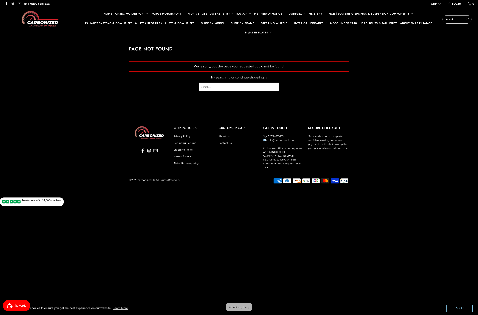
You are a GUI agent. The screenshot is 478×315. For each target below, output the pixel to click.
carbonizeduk (146, 179)
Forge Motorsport (166, 14)
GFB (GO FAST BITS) (216, 14)
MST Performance (268, 14)
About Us (223, 136)
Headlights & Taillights (379, 23)
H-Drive (193, 14)
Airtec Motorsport (130, 14)
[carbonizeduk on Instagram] (13, 3)
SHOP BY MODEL (212, 23)
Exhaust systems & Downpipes (109, 23)
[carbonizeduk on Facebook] (6, 3)
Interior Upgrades (309, 23)
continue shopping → (251, 77)
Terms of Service (183, 156)
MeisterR (316, 14)
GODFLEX (296, 14)
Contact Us (225, 142)
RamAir (242, 14)
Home (108, 14)
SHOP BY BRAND (243, 23)
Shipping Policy (183, 149)
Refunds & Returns (185, 142)
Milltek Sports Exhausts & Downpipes (165, 23)
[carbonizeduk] (40, 18)
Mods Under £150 (343, 23)
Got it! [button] (460, 308)
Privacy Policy (182, 136)
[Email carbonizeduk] (19, 3)
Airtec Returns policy (186, 163)
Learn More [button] (120, 308)
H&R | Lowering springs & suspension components (370, 14)
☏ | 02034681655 (37, 4)
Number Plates (257, 32)
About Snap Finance (416, 23)
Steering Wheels (274, 23)
